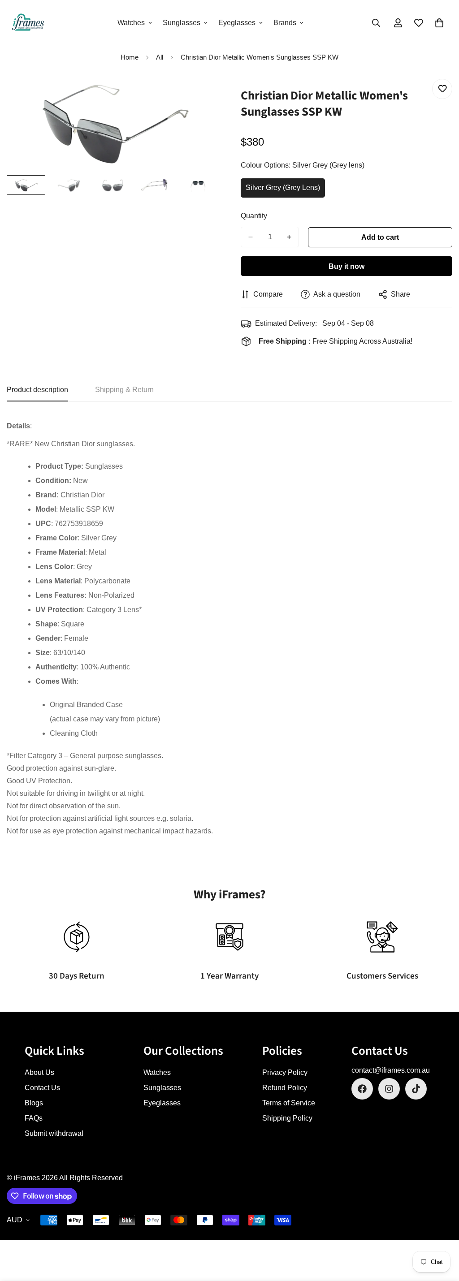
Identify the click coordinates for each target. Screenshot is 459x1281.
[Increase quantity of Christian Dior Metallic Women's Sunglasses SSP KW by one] (289, 237)
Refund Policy (284, 1087)
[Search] (376, 23)
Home (130, 57)
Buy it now (346, 266)
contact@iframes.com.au (390, 1070)
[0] (439, 23)
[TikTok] (416, 1089)
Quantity (254, 216)
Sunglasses (181, 22)
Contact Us (42, 1087)
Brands (284, 22)
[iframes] (28, 23)
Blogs (34, 1103)
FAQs (34, 1118)
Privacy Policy (284, 1072)
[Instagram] (389, 1089)
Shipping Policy (287, 1118)
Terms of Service (288, 1103)
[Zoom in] (199, 96)
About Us (39, 1072)
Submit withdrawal (54, 1133)
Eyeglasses (236, 22)
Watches (131, 22)
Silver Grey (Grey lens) (283, 191)
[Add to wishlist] (442, 89)
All (159, 57)
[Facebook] (362, 1089)
